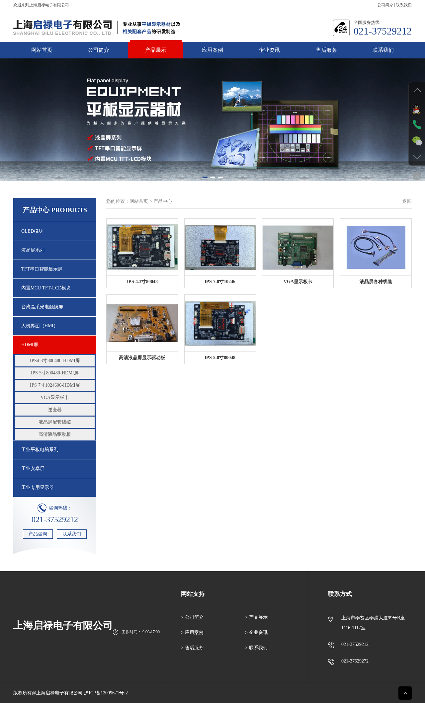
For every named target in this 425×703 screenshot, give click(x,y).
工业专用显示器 (37, 369)
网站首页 (41, 50)
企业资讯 (269, 50)
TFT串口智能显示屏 (41, 151)
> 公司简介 (192, 499)
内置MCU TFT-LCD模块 (46, 170)
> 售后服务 (192, 530)
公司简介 (385, 5)
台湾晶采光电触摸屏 (42, 189)
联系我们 (404, 5)
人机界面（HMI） (39, 208)
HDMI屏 (29, 227)
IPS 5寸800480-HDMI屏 (55, 255)
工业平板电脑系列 (39, 332)
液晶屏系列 (32, 132)
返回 (407, 83)
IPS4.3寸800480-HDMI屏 (55, 243)
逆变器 (55, 292)
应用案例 (212, 50)
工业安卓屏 (32, 351)
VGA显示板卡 (55, 279)
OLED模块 (32, 113)
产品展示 (155, 50)
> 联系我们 (256, 530)
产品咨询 (38, 416)
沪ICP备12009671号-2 (106, 575)
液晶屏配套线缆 (55, 304)
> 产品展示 (256, 499)
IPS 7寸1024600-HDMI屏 (55, 267)
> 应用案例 (192, 514)
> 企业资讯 (256, 514)
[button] (205, 59)
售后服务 (326, 50)
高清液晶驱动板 (55, 316)
